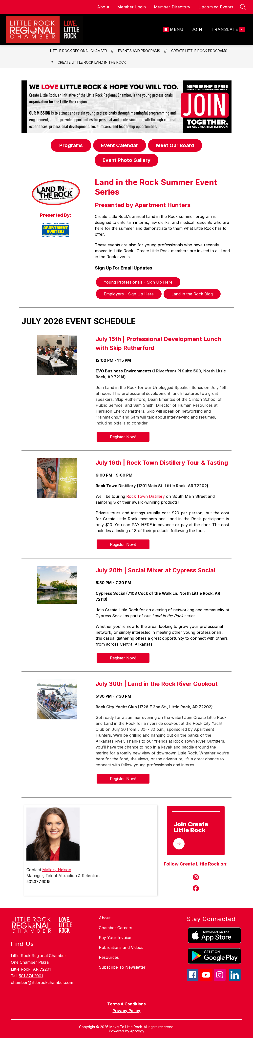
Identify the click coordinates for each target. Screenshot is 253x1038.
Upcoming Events (215, 6)
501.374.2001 (31, 975)
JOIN (196, 29)
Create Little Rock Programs (199, 51)
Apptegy (137, 1031)
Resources (109, 957)
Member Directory (172, 6)
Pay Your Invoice (115, 937)
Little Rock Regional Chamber (78, 51)
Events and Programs (139, 51)
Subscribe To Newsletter (122, 967)
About (103, 6)
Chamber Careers (115, 927)
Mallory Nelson (56, 869)
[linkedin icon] (235, 979)
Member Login (131, 6)
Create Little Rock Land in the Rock (92, 62)
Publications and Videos (121, 947)
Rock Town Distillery (145, 496)
